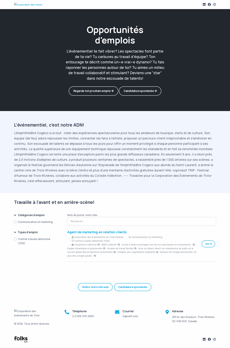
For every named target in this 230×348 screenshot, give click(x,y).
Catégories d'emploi (31, 215)
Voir (207, 243)
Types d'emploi (28, 232)
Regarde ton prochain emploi (92, 91)
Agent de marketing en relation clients (97, 232)
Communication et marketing (35, 222)
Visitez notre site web (95, 287)
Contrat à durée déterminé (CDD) (34, 241)
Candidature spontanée (139, 91)
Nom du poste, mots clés (82, 215)
